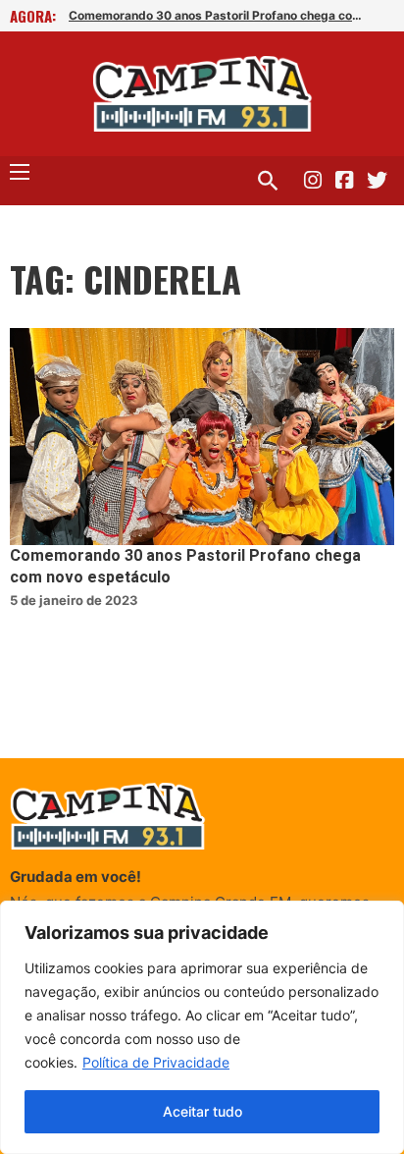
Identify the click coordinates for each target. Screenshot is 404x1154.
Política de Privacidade (155, 1062)
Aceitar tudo (202, 1111)
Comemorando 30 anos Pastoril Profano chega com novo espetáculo (221, 15)
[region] (202, 1027)
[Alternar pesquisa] (267, 180)
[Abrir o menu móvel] (19, 172)
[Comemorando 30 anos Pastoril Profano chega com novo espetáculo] (202, 436)
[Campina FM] (202, 94)
